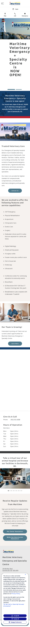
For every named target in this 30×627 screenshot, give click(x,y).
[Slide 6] (16, 490)
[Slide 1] (11, 89)
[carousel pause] (28, 37)
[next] (28, 29)
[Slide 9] (21, 490)
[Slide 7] (18, 490)
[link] (15, 3)
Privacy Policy (16, 593)
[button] (2, 3)
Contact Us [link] (15, 190)
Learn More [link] (15, 343)
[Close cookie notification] (25, 574)
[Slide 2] (19, 89)
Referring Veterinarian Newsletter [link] (15, 537)
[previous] (2, 29)
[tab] (6, 428)
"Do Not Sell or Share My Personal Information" (13, 605)
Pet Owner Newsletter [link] (15, 531)
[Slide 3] (11, 490)
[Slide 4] (13, 490)
